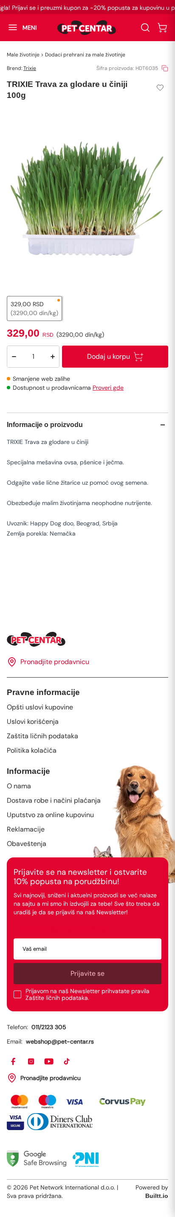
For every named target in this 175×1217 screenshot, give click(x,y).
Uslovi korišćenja (33, 721)
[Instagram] (31, 1062)
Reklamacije (26, 829)
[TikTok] (67, 1062)
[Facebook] (13, 1062)
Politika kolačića (31, 750)
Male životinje (23, 54)
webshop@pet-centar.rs (60, 1041)
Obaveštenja (26, 843)
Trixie (29, 68)
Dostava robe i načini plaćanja (54, 800)
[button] (18, 27)
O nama (19, 786)
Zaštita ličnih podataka (42, 735)
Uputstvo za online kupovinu (50, 814)
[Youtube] (49, 1062)
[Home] (87, 639)
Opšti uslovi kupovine (40, 707)
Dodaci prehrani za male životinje (85, 54)
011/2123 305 (48, 1027)
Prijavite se (87, 973)
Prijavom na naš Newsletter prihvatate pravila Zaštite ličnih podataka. (87, 994)
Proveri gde (108, 387)
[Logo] (86, 27)
